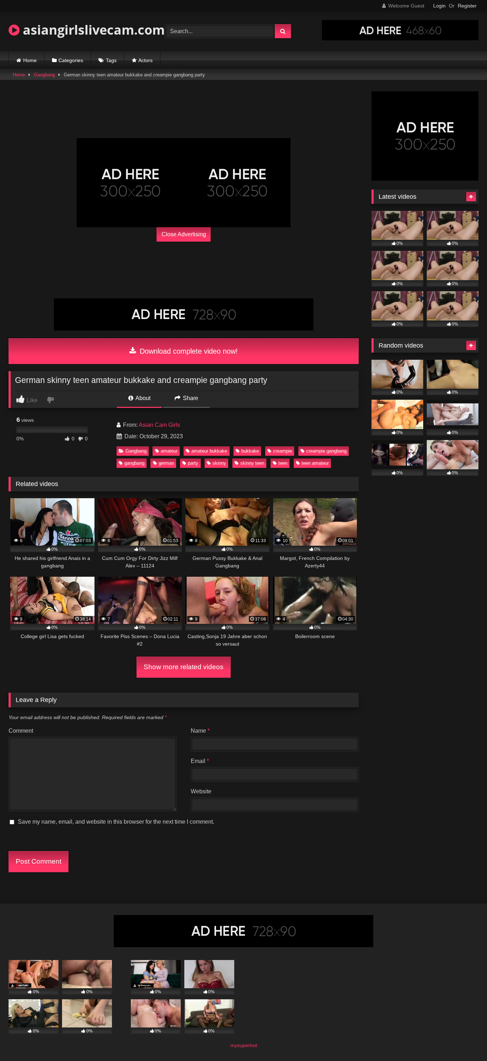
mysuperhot (243, 1045)
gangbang (134, 463)
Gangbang (44, 74)
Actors (145, 60)
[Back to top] (465, 1040)
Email (200, 761)
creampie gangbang (326, 451)
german (166, 463)
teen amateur (315, 463)
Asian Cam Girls (159, 425)
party (193, 463)
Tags (111, 60)
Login (439, 6)
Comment (21, 731)
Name (200, 731)
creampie (282, 451)
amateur (169, 451)
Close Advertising (184, 234)
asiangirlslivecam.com (92, 30)
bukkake (250, 451)
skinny (219, 463)
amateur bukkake (209, 451)
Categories (70, 60)
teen (282, 463)
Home (30, 60)
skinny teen (252, 463)
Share (189, 398)
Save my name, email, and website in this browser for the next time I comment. (116, 822)
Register (467, 6)
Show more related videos (184, 667)
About (142, 398)
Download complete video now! (188, 351)
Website (201, 791)
